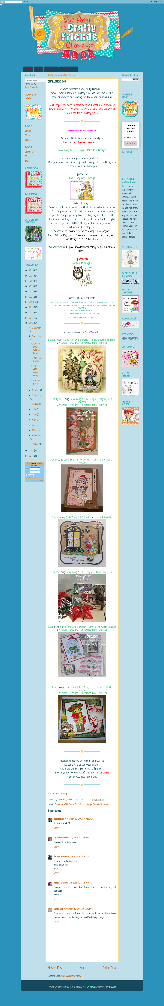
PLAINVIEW (91, 987)
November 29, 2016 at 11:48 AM (74, 882)
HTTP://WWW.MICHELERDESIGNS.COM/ (82, 311)
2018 (31, 312)
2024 (31, 281)
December (36, 328)
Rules (38, 69)
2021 (31, 297)
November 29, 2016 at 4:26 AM (75, 856)
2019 (31, 307)
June (34, 414)
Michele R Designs (96, 150)
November (36, 336)
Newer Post (55, 968)
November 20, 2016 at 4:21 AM (79, 819)
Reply (56, 828)
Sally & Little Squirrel (103, 339)
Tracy (55, 687)
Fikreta (57, 856)
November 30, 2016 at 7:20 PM (78, 909)
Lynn (54, 459)
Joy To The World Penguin (95, 461)
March (35, 430)
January (36, 444)
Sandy (55, 517)
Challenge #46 (61, 804)
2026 (31, 270)
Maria (27, 135)
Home (28, 69)
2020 (32, 302)
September (37, 395)
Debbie (57, 837)
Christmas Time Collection (94, 342)
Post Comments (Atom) (71, 976)
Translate (34, 87)
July (34, 409)
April (34, 425)
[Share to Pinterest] (103, 800)
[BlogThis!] (96, 800)
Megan (28, 156)
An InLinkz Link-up (58, 793)
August (35, 404)
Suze (50, 627)
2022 (31, 291)
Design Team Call (69, 69)
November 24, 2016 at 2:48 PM (74, 837)
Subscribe (130, 143)
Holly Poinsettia (104, 517)
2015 (31, 450)
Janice (56, 882)
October (36, 390)
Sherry (56, 572)
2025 (31, 275)
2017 (31, 318)
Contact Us (51, 69)
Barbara (52, 339)
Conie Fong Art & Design (71, 150)
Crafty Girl (57, 399)
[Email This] (93, 800)
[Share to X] (98, 800)
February (36, 435)
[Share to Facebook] (100, 800)
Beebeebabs (59, 819)
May (34, 420)
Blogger (112, 987)
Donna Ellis (58, 909)
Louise (28, 131)
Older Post (109, 968)
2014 (31, 456)
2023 (31, 286)
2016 (31, 323)
